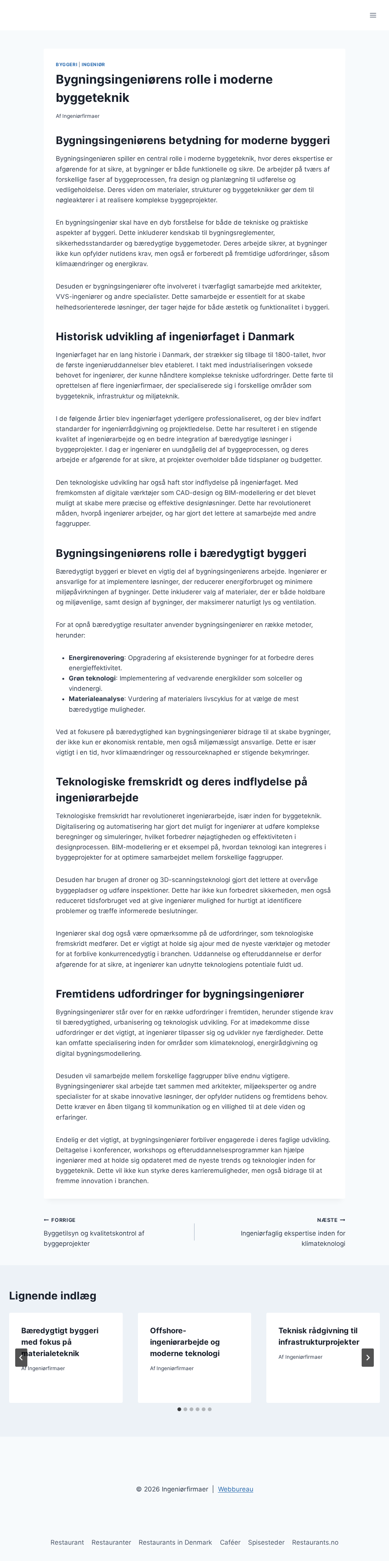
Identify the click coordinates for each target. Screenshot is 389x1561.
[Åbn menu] (373, 15)
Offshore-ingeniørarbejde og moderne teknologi (185, 1342)
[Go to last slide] (21, 1357)
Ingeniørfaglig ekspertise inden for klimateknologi (293, 1232)
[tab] (179, 1409)
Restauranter (111, 1542)
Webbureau (235, 1489)
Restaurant (67, 1542)
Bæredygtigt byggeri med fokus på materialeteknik (59, 1342)
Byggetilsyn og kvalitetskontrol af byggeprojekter (94, 1232)
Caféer (230, 1542)
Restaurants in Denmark (175, 1542)
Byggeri (66, 64)
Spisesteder (266, 1542)
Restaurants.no (315, 1542)
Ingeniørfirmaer (81, 116)
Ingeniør (93, 64)
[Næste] (368, 1357)
